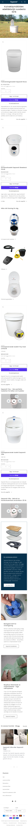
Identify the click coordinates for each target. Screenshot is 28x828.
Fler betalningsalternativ (14, 103)
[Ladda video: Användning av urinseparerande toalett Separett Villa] (14, 510)
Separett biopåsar (10, 716)
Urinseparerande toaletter (7, 239)
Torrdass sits (9, 585)
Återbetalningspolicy (22, 822)
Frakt (7, 86)
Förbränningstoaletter (6, 299)
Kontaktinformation (13, 822)
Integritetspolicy (23, 820)
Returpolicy (5, 783)
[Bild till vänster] (11, 766)
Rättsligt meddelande (11, 825)
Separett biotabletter (11, 646)
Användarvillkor (6, 786)
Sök (3, 777)
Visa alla (25, 726)
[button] (2, 1)
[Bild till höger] (16, 766)
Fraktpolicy (5, 822)
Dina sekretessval (7, 795)
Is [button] (2, 119)
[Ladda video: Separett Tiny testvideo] (14, 401)
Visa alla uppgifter (20, 119)
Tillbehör (3, 269)
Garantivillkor (6, 789)
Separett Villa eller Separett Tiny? (13, 748)
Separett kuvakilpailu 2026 (9, 792)
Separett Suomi (7, 820)
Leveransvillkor (6, 780)
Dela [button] (3, 201)
